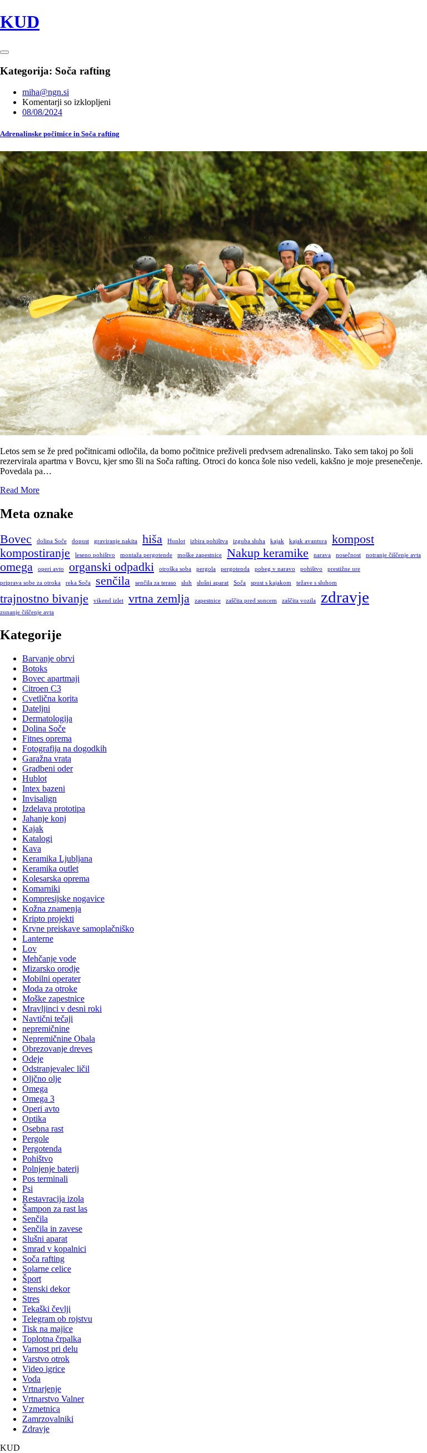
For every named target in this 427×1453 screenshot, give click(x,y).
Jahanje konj (44, 818)
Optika (34, 1118)
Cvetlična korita (50, 698)
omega (16, 567)
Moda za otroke (49, 988)
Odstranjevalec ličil (56, 1068)
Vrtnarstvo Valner (53, 1399)
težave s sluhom (316, 583)
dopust (80, 541)
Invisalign (39, 798)
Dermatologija (47, 718)
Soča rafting (43, 1258)
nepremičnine (45, 1028)
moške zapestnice (199, 555)
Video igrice (43, 1369)
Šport (31, 1278)
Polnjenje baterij (50, 1168)
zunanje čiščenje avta (27, 612)
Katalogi (37, 838)
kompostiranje (35, 553)
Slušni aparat (44, 1238)
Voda (31, 1379)
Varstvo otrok (45, 1359)
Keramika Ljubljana (57, 858)
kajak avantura (308, 541)
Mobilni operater (51, 978)
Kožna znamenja (51, 908)
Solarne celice (46, 1268)
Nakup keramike (268, 553)
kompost (353, 539)
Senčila (35, 1218)
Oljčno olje (41, 1078)
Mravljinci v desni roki (62, 1008)
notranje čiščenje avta (393, 555)
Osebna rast (42, 1128)
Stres (30, 1298)
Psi (27, 1188)
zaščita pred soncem (251, 601)
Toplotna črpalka (51, 1338)
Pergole (35, 1138)
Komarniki (41, 888)
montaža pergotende (146, 555)
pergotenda (235, 569)
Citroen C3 (41, 688)
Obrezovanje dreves (57, 1048)
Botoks (34, 668)
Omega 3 (38, 1098)
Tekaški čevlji (46, 1308)
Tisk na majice (47, 1328)
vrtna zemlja (159, 598)
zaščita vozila (299, 601)
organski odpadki (111, 567)
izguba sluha (249, 541)
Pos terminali (45, 1178)
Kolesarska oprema (56, 878)
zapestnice (208, 601)
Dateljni (36, 708)
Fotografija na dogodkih (64, 748)
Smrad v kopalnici (54, 1248)
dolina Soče (52, 541)
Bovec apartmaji (51, 678)
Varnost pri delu (50, 1349)
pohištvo (311, 569)
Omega (35, 1088)
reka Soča (78, 583)
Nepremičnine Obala (58, 1038)
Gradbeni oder (47, 768)
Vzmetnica (41, 1409)
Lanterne (37, 938)
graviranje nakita (115, 541)
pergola (206, 569)
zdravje (345, 597)
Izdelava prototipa (53, 808)
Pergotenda (42, 1148)
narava (322, 555)
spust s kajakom (271, 583)
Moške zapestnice (53, 998)
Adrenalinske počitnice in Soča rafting (60, 134)
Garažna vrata (46, 758)
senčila (113, 581)
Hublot (34, 778)
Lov (29, 948)
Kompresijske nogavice (63, 898)
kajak (277, 541)
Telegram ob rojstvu (57, 1318)
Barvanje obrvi (48, 658)
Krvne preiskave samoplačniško (78, 928)
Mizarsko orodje (51, 968)
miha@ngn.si (45, 92)
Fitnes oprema (47, 738)
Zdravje (35, 1429)
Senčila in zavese (52, 1228)
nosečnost (348, 555)
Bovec (16, 539)
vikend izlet (108, 601)
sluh (186, 583)
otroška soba (175, 569)
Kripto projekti (48, 918)
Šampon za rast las (54, 1208)
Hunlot (176, 541)
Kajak (32, 828)
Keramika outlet (50, 868)
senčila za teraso (155, 583)
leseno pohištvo (95, 555)
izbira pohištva (209, 541)
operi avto (51, 569)
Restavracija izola (53, 1198)
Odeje (32, 1058)
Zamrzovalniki (47, 1419)
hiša (152, 539)
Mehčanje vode (49, 958)
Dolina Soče (44, 728)
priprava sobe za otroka (30, 583)
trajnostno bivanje (44, 598)
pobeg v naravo (275, 569)
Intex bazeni (43, 788)
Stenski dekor (46, 1288)
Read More (19, 490)
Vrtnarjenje (41, 1389)
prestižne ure (343, 569)
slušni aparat (213, 583)
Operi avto (40, 1108)
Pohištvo (37, 1158)
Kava (31, 848)
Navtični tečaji (47, 1018)
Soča (240, 583)
